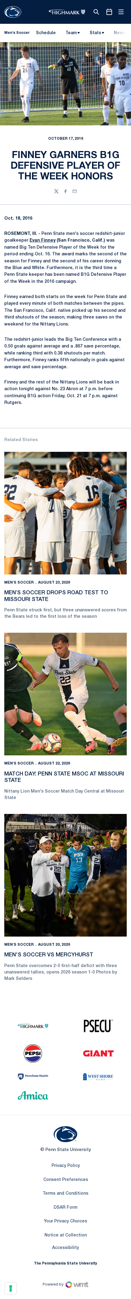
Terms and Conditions (65, 1194)
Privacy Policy (65, 1166)
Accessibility (65, 1248)
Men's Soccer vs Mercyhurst (48, 954)
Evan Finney (42, 241)
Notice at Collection (65, 1235)
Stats (95, 33)
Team (71, 33)
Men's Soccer (19, 582)
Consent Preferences (65, 1180)
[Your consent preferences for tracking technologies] (10, 1288)
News (120, 33)
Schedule (46, 33)
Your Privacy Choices (65, 1221)
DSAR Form (65, 1208)
